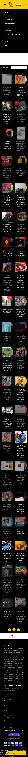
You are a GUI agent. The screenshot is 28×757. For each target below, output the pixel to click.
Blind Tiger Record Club (14, 738)
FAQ (5, 720)
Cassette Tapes (8, 30)
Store (5, 705)
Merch (6, 41)
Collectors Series (9, 19)
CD (5, 27)
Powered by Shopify (9, 740)
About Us (6, 703)
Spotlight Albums (9, 16)
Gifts (6, 45)
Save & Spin (8, 49)
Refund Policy (7, 715)
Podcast (6, 710)
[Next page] (18, 629)
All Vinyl (7, 12)
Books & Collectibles (10, 38)
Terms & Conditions (9, 718)
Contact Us (6, 713)
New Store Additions (10, 23)
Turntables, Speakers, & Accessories (13, 34)
